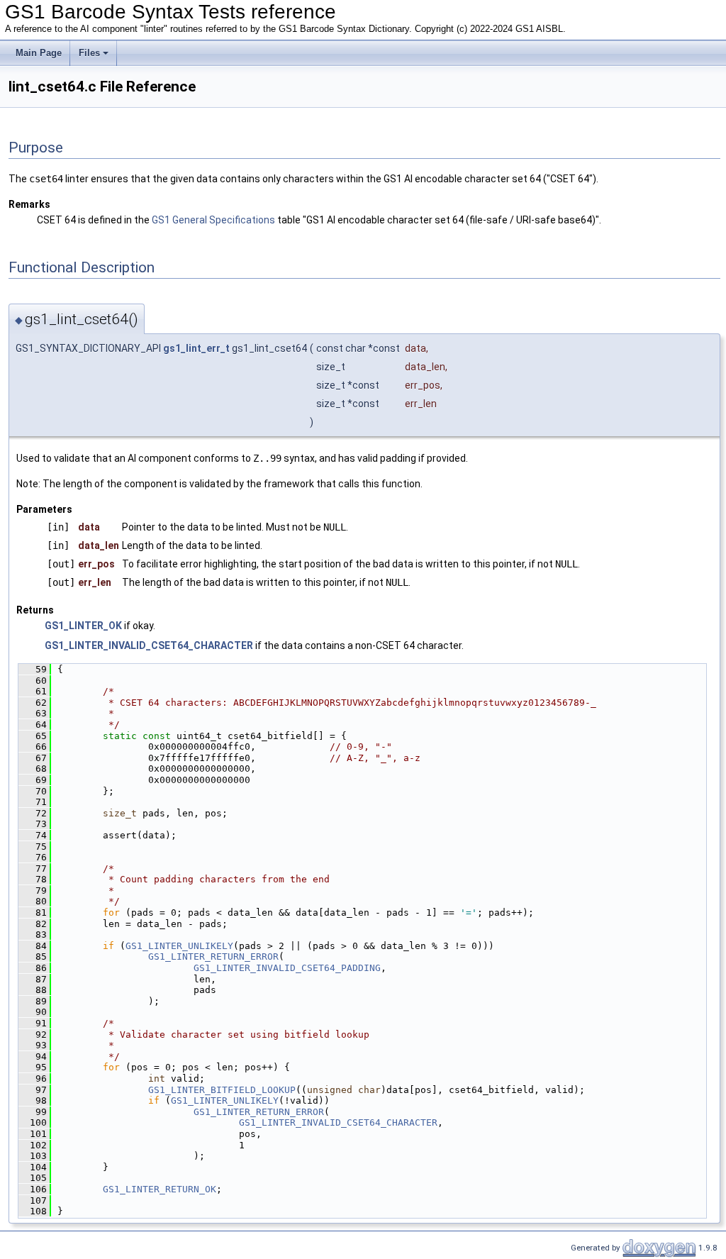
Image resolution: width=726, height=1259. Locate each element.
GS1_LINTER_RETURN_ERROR (213, 956)
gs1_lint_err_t (196, 348)
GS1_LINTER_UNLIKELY (179, 946)
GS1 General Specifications (213, 220)
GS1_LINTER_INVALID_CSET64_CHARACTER (149, 645)
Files (89, 53)
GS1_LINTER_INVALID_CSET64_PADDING (287, 968)
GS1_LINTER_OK (83, 625)
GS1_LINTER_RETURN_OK (159, 1189)
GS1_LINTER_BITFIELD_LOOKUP (222, 1090)
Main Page (39, 53)
